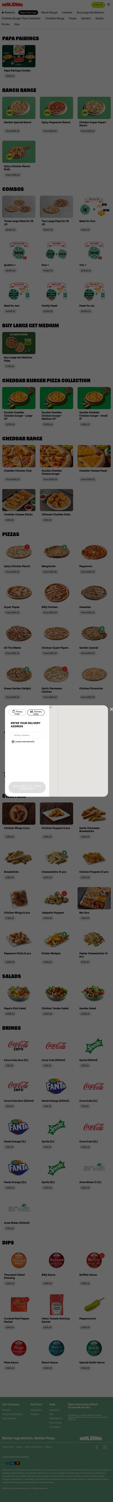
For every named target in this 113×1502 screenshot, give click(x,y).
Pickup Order (18, 712)
